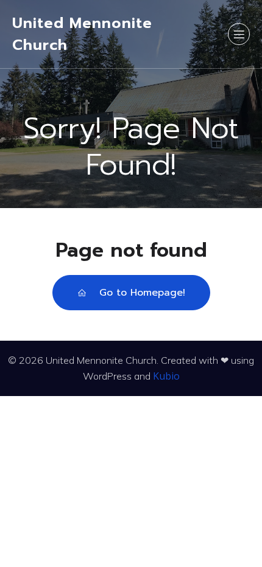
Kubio (166, 376)
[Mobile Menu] (239, 34)
